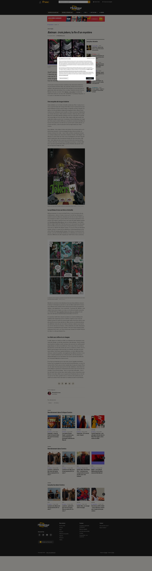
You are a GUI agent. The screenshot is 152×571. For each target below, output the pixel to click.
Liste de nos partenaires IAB (63, 75)
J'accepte (90, 78)
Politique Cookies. (90, 69)
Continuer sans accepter (91, 58)
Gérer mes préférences (64, 78)
